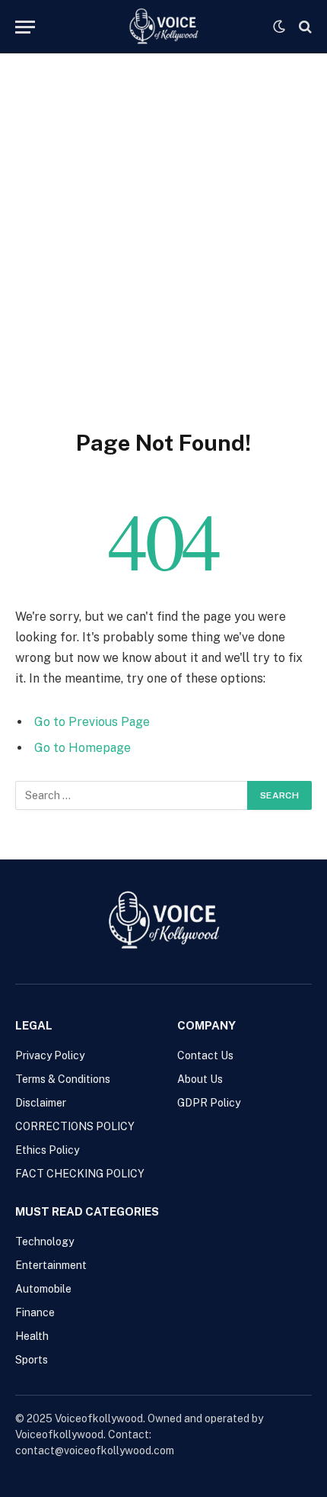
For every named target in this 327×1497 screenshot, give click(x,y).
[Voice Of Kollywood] (163, 26)
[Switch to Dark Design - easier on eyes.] (279, 27)
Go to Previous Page (92, 722)
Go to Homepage (82, 747)
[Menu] (25, 27)
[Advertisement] (163, 257)
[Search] (304, 27)
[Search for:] (132, 795)
